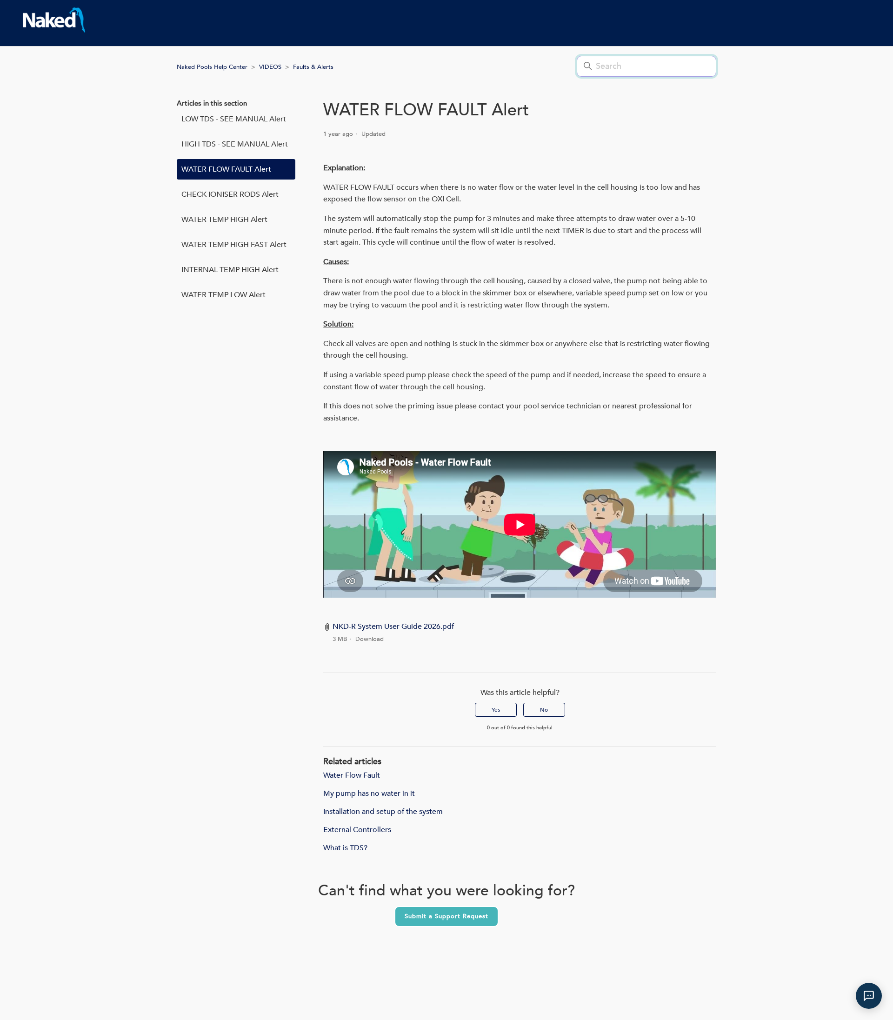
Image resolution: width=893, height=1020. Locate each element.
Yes (496, 709)
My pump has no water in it (369, 793)
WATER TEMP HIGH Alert (224, 219)
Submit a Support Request (446, 916)
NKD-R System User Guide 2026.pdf (393, 626)
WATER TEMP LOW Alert (223, 295)
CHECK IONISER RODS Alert (230, 194)
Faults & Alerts (313, 67)
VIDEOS (270, 67)
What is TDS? (345, 848)
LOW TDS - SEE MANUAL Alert (233, 119)
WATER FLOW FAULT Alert (226, 169)
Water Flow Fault (351, 775)
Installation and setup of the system (383, 812)
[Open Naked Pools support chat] (869, 996)
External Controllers (357, 830)
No (544, 709)
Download (369, 639)
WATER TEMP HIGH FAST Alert (234, 245)
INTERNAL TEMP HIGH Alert (230, 270)
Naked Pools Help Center (212, 67)
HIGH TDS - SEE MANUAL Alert (234, 144)
